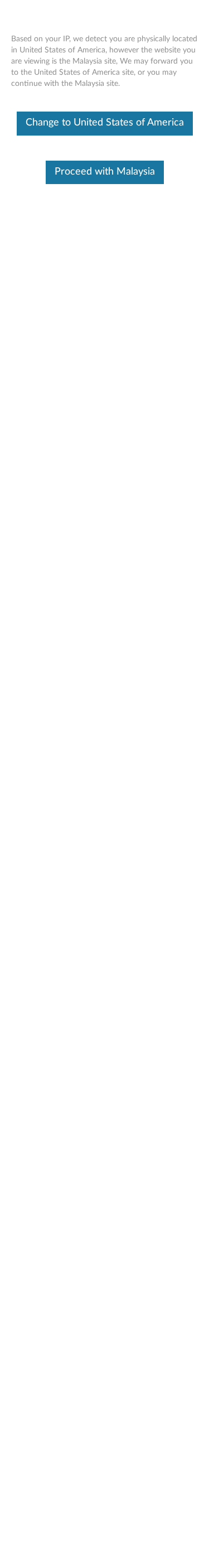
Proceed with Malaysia (105, 172)
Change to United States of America (105, 123)
